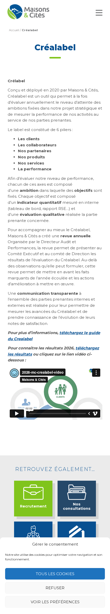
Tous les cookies (55, 573)
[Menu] (99, 13)
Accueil (14, 30)
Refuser (55, 587)
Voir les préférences (55, 601)
